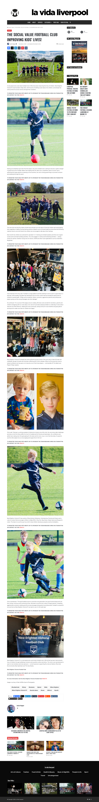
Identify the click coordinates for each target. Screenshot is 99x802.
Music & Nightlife (63, 772)
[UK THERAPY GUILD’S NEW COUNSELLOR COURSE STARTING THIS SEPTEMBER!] (86, 81)
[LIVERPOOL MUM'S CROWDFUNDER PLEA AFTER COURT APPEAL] (50, 722)
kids (46, 687)
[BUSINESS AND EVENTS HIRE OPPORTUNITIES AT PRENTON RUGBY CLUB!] (35, 746)
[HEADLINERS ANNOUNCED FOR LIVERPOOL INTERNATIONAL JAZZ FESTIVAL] (20, 722)
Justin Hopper (13, 43)
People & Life (76, 772)
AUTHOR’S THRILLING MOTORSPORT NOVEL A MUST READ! (54, 752)
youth (56, 690)
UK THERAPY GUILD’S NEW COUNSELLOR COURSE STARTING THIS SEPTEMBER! (85, 91)
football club (15, 687)
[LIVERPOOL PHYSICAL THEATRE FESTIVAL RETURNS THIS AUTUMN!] (73, 81)
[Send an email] (16, 43)
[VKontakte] (26, 48)
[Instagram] (91, 799)
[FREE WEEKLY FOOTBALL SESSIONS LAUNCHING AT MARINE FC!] (15, 746)
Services (40, 22)
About (34, 22)
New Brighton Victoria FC (20, 690)
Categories (47, 22)
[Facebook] (8, 48)
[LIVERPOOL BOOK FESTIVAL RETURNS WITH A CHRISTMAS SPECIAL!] (84, 788)
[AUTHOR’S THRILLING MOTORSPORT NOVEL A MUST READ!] (55, 746)
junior (39, 687)
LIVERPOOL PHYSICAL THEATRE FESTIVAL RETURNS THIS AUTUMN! (72, 90)
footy (24, 687)
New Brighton (55, 687)
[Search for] (70, 22)
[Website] (17, 708)
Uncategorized (53, 775)
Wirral (50, 690)
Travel (43, 775)
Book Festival (64, 22)
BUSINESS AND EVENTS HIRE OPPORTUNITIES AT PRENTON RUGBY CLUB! (35, 753)
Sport (13, 27)
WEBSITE (21, 95)
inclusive (31, 687)
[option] (14, 788)
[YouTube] (89, 799)
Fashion (26, 772)
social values (34, 690)
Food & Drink (36, 772)
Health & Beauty (49, 772)
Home (29, 22)
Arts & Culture (16, 772)
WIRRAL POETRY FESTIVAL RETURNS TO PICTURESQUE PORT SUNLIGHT (72, 111)
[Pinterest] (22, 48)
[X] (12, 48)
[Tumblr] (19, 48)
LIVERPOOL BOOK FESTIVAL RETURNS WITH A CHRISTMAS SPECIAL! (83, 791)
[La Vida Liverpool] (49, 13)
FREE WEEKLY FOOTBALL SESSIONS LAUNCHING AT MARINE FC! (14, 752)
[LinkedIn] (15, 48)
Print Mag (56, 22)
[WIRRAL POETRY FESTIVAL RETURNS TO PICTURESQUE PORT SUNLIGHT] (73, 102)
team (43, 690)
